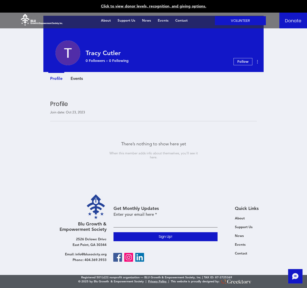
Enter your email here (133, 214)
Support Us (244, 227)
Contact (241, 253)
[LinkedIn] (139, 257)
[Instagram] (128, 257)
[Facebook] (117, 257)
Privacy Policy (157, 281)
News (239, 236)
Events (240, 244)
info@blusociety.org (91, 254)
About (240, 218)
